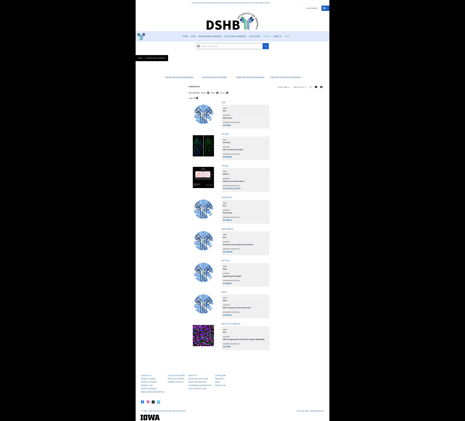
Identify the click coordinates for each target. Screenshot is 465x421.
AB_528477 (227, 346)
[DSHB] (141, 36)
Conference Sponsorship (199, 385)
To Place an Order (176, 375)
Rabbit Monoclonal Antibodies (250, 77)
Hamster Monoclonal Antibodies (286, 77)
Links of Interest (149, 388)
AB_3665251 (227, 283)
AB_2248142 (227, 220)
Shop (193, 36)
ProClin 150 (220, 385)
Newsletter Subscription (152, 392)
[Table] (316, 87)
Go (266, 46)
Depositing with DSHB (198, 379)
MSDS (217, 382)
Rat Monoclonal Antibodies (214, 77)
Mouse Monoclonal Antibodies (179, 77)
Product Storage (149, 382)
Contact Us (146, 375)
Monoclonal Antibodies (210, 36)
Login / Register (311, 8)
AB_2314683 (227, 157)
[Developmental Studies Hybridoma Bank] (232, 30)
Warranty (219, 379)
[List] (310, 87)
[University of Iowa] (150, 419)
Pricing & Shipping (176, 379)
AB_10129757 (227, 252)
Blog (287, 36)
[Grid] (321, 87)
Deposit (267, 36)
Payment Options (175, 382)
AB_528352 (227, 125)
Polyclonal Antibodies (235, 36)
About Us (278, 36)
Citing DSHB (220, 375)
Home (185, 36)
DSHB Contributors (197, 382)
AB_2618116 (227, 315)
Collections (255, 36)
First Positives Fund (197, 388)
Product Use (147, 385)
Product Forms (148, 379)
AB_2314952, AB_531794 (231, 188)
